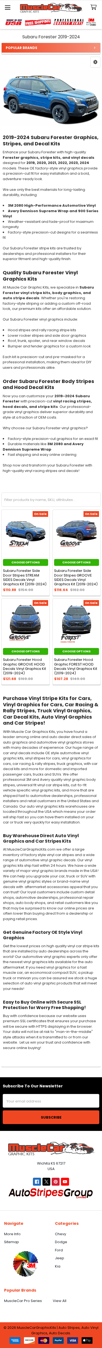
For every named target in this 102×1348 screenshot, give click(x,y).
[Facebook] (37, 1182)
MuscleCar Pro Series (23, 1300)
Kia (57, 1266)
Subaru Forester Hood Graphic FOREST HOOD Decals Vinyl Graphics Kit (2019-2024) (75, 666)
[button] (95, 62)
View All (59, 1300)
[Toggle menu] (7, 7)
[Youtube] (65, 1182)
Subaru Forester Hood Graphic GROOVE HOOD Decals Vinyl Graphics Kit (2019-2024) (24, 666)
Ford (59, 1250)
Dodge (61, 1242)
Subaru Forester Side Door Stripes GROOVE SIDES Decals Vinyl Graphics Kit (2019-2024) (76, 577)
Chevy (60, 1234)
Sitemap (11, 1242)
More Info (12, 1234)
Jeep (59, 1258)
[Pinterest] (56, 1182)
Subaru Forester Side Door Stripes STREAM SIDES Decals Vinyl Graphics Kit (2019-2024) (25, 577)
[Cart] (94, 7)
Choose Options (25, 562)
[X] (46, 1182)
